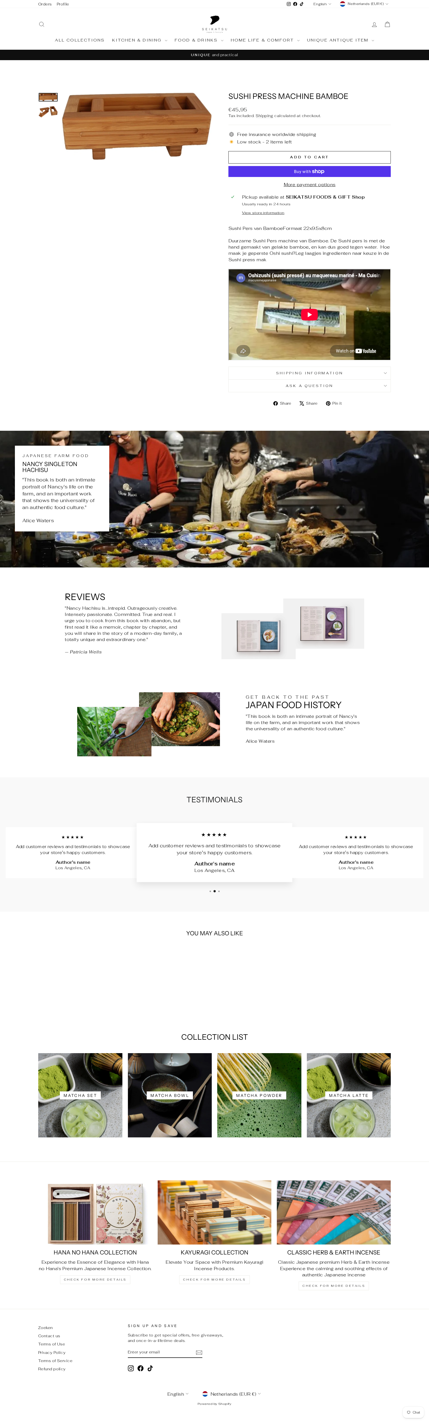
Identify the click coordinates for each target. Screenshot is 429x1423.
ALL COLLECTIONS (80, 40)
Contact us (49, 1336)
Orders (45, 4)
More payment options (310, 184)
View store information (263, 212)
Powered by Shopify (214, 1404)
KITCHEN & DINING (137, 40)
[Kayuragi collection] (215, 1212)
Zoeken (45, 1327)
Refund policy (52, 1369)
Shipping (264, 115)
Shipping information (309, 373)
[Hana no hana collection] (95, 1212)
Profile (63, 4)
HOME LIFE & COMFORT (263, 40)
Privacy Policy (52, 1352)
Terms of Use (51, 1344)
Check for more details (95, 1280)
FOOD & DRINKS (197, 40)
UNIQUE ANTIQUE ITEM (338, 40)
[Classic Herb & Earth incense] (334, 1212)
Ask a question (309, 385)
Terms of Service (55, 1360)
